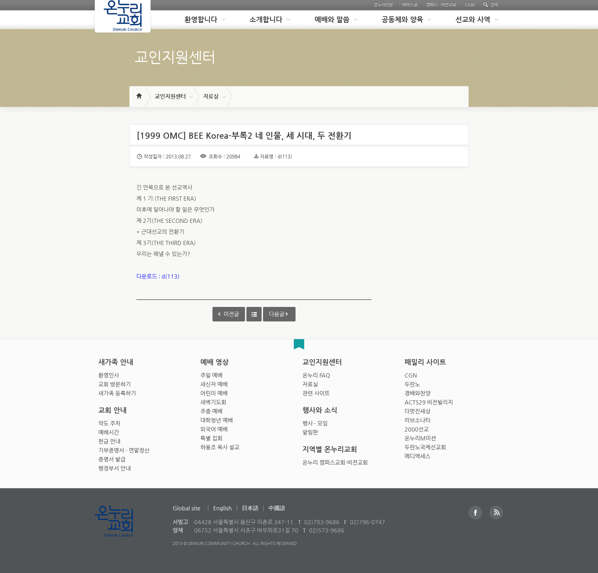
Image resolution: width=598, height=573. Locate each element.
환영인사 (108, 375)
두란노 (412, 384)
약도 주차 (109, 423)
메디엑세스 (418, 456)
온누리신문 (383, 4)
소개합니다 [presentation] (266, 20)
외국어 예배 (214, 429)
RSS (496, 512)
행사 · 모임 (315, 423)
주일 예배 (211, 375)
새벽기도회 (213, 402)
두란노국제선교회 (425, 447)
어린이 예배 (214, 393)
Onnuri (121, 529)
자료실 (211, 96)
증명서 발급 (112, 459)
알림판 (310, 432)
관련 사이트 (316, 393)
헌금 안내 (109, 441)
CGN (469, 4)
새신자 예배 (214, 384)
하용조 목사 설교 (219, 447)
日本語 (250, 508)
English (222, 508)
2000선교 (417, 429)
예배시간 (108, 432)
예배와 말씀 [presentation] (332, 20)
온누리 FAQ (316, 375)
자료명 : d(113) (276, 156)
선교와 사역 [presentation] (472, 20)
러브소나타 (418, 420)
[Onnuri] (123, 16)
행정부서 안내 (114, 468)
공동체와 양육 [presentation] (402, 20)
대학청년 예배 (216, 420)
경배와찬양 (418, 393)
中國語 (277, 508)
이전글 (231, 314)
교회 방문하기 (114, 384)
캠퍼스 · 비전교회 (441, 4)
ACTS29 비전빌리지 (429, 402)
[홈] (138, 92)
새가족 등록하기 (117, 393)
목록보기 (254, 314)
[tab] (199, 19)
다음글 (276, 314)
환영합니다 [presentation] (200, 20)
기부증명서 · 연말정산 (124, 450)
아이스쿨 (409, 4)
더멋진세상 (418, 411)
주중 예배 (211, 411)
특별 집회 (211, 438)
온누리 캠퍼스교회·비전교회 (335, 462)
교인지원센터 (170, 96)
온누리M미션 (420, 438)
